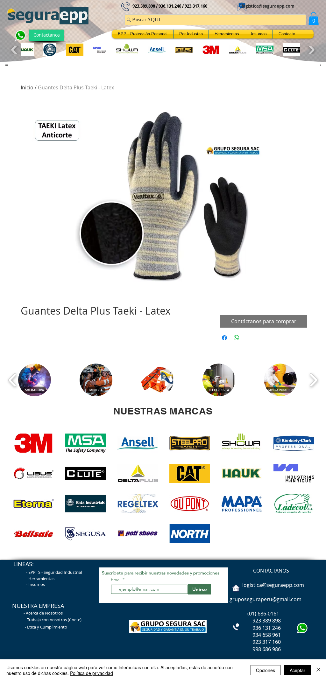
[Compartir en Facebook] (224, 338)
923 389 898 (254, 620)
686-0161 (268, 613)
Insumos (36, 584)
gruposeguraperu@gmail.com (265, 599)
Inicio (27, 87)
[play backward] (15, 50)
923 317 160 (266, 641)
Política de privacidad (91, 673)
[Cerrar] (318, 670)
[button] (313, 18)
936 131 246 (254, 627)
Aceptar (297, 670)
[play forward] (310, 50)
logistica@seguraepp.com (268, 6)
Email (117, 579)
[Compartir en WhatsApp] (236, 338)
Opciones (265, 670)
